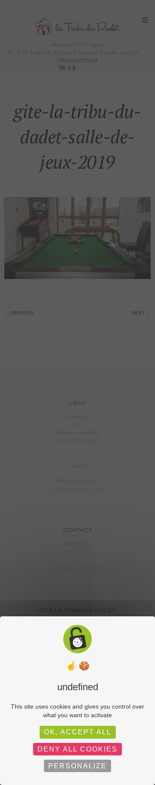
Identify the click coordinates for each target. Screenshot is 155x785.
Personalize (77, 766)
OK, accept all (78, 732)
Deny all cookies (77, 749)
